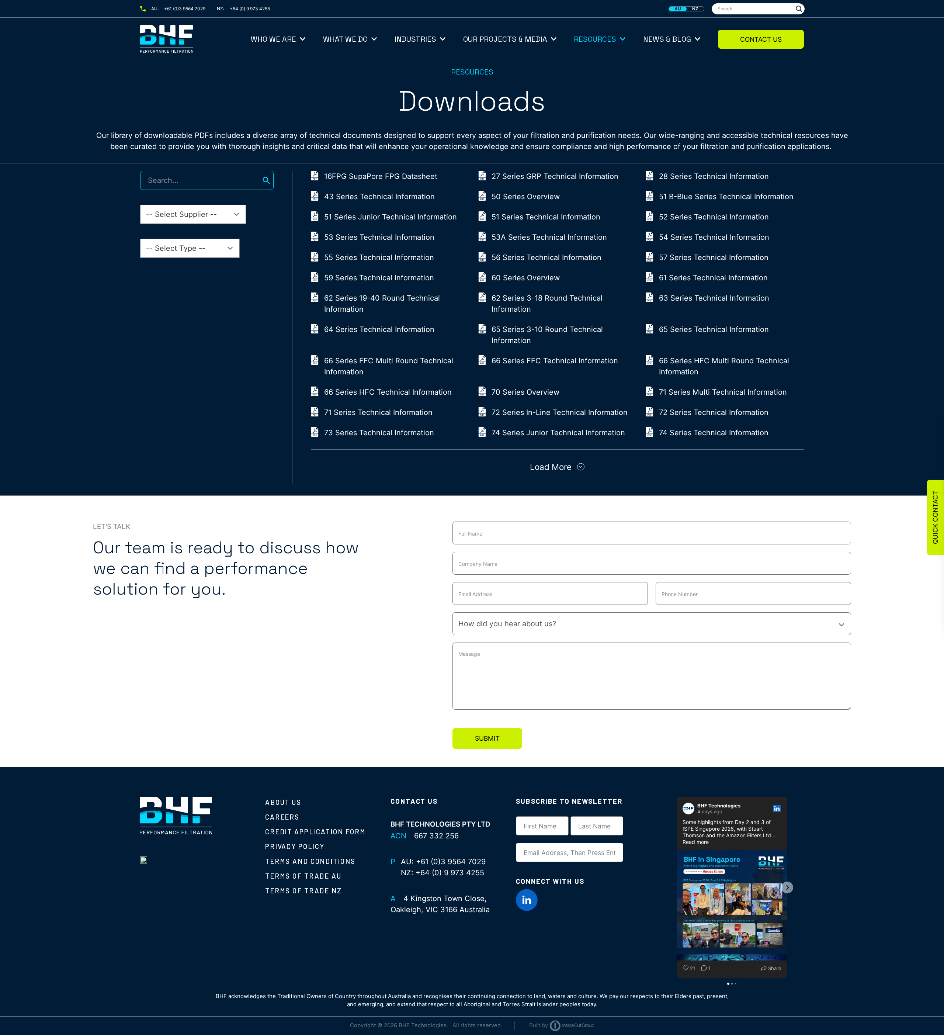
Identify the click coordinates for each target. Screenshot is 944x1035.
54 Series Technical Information (714, 237)
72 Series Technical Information (713, 412)
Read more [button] (696, 842)
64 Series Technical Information (379, 329)
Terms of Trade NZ (303, 890)
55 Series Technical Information (379, 257)
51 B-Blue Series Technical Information (726, 196)
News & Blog (667, 39)
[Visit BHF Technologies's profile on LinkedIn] (690, 808)
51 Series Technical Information (546, 216)
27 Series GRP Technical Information (555, 176)
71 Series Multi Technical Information (723, 392)
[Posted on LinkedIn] (777, 808)
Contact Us (761, 39)
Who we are (273, 39)
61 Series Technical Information (713, 277)
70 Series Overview (525, 392)
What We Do (345, 39)
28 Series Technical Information (714, 176)
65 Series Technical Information (714, 329)
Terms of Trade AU (303, 876)
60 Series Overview (526, 277)
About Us (283, 802)
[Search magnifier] (799, 9)
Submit (487, 738)
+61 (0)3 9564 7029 (184, 8)
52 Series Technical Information (714, 216)
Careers (282, 817)
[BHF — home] (195, 39)
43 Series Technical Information (379, 196)
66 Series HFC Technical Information (388, 392)
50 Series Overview (526, 196)
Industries (415, 39)
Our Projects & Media (505, 39)
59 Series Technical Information (379, 277)
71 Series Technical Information (378, 412)
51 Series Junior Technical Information (390, 216)
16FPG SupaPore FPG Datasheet (380, 176)
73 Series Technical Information (379, 432)
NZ (695, 9)
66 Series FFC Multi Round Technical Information (388, 366)
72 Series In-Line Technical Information (560, 412)
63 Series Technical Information (714, 298)
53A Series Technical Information (549, 237)
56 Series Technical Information (546, 257)
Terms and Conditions (310, 861)
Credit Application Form (315, 831)
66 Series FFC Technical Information (555, 360)
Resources (595, 39)
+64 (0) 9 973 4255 (250, 8)
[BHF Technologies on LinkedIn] (527, 900)
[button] (677, 887)
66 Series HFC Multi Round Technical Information (724, 366)
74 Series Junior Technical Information (558, 432)
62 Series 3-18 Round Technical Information (547, 304)
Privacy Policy (294, 846)
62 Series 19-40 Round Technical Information (382, 304)
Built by (538, 1025)
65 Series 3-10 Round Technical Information (547, 335)
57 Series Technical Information (713, 257)
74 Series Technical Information (713, 432)
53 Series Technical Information (379, 237)
